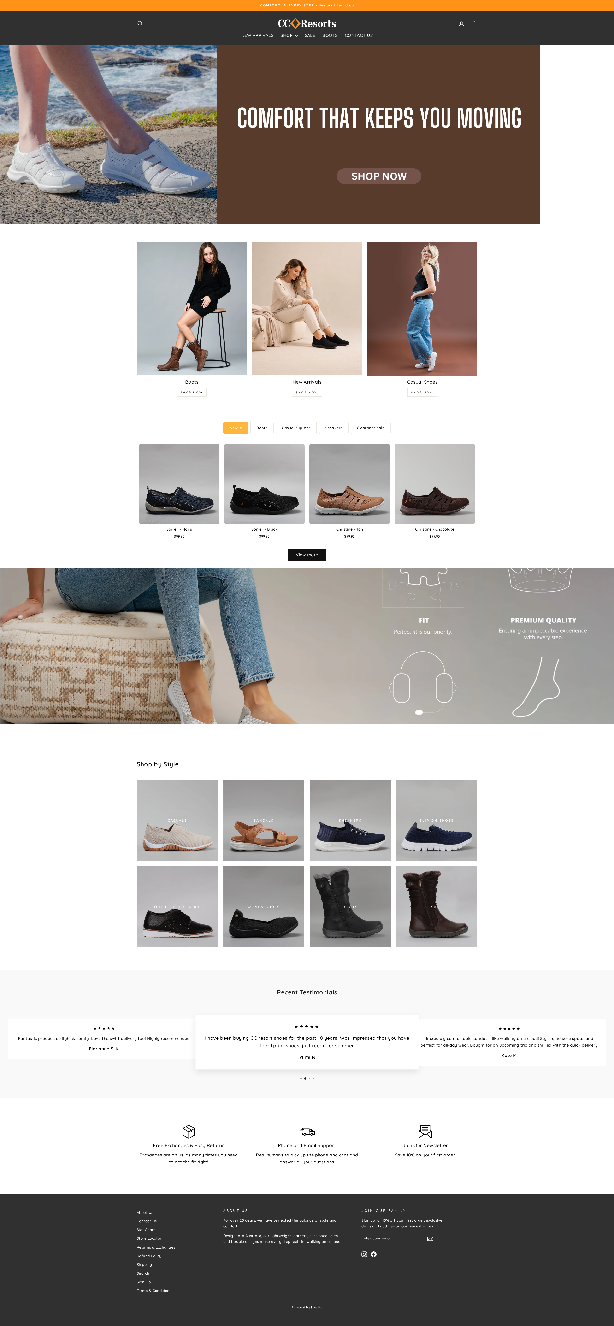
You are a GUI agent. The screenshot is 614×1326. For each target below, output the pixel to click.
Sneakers (333, 427)
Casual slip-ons (296, 427)
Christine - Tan (349, 529)
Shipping (144, 1264)
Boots (329, 35)
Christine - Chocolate (434, 529)
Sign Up (144, 1282)
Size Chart (146, 1229)
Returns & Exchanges (156, 1247)
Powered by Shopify (307, 1307)
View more (307, 554)
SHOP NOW (191, 392)
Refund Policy (149, 1256)
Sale (310, 35)
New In (236, 427)
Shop (287, 35)
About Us (145, 1212)
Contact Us (359, 35)
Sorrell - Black (264, 529)
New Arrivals (257, 35)
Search (143, 1273)
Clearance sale (371, 427)
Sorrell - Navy (179, 529)
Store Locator (149, 1238)
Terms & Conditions (154, 1290)
